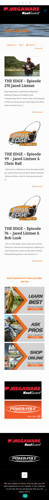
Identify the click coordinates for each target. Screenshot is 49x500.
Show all (39, 48)
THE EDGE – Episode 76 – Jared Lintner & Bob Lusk (22, 233)
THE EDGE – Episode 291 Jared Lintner (22, 83)
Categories (11, 45)
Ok (25, 496)
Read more (38, 112)
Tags (20, 45)
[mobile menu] (45, 10)
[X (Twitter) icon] (23, 3)
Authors (31, 45)
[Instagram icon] (30, 3)
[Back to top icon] (24, 475)
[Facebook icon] (20, 3)
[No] (45, 490)
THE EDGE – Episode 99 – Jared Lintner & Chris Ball (22, 158)
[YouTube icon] (26, 3)
